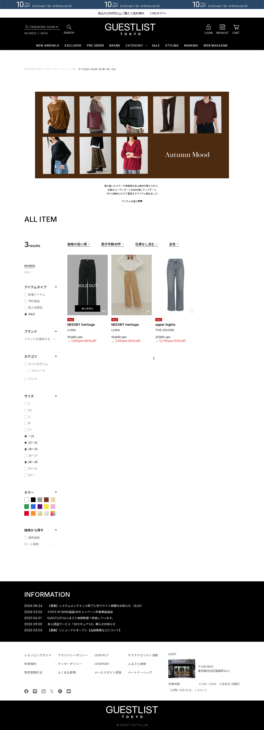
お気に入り (104, 310)
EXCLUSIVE (73, 45)
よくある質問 (67, 672)
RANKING (191, 45)
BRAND (114, 45)
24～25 (33, 449)
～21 (31, 436)
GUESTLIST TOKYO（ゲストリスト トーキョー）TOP (50, 68)
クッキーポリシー (70, 664)
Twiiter (52, 691)
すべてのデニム (38, 364)
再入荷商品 (35, 307)
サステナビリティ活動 (143, 655)
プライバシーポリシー (73, 655)
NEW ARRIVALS (47, 45)
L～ (30, 429)
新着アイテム (36, 294)
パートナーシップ (140, 672)
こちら (198, 690)
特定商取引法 (33, 672)
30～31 (33, 468)
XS (30, 410)
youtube (69, 691)
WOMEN (29, 266)
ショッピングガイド (38, 655)
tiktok (60, 691)
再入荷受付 (87, 308)
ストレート (38, 370)
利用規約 (30, 664)
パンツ (32, 378)
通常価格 (34, 537)
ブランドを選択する (37, 339)
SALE (156, 45)
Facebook (26, 691)
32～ (31, 475)
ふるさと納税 (137, 664)
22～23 (33, 442)
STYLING (172, 45)
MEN (27, 272)
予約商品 (34, 301)
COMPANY (101, 664)
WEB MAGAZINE (215, 45)
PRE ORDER (95, 45)
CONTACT (101, 655)
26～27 (33, 455)
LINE (35, 691)
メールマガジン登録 (108, 672)
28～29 (33, 462)
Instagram (43, 691)
